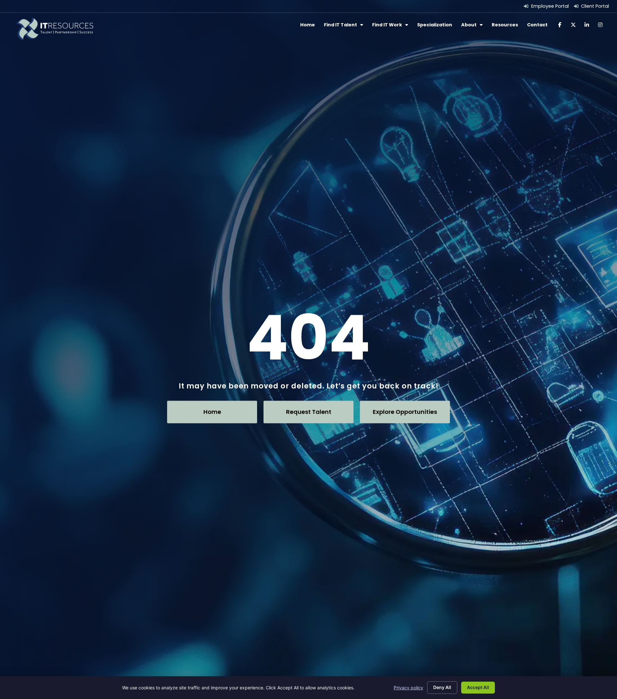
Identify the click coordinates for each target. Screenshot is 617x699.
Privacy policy (408, 687)
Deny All (442, 687)
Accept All (478, 687)
